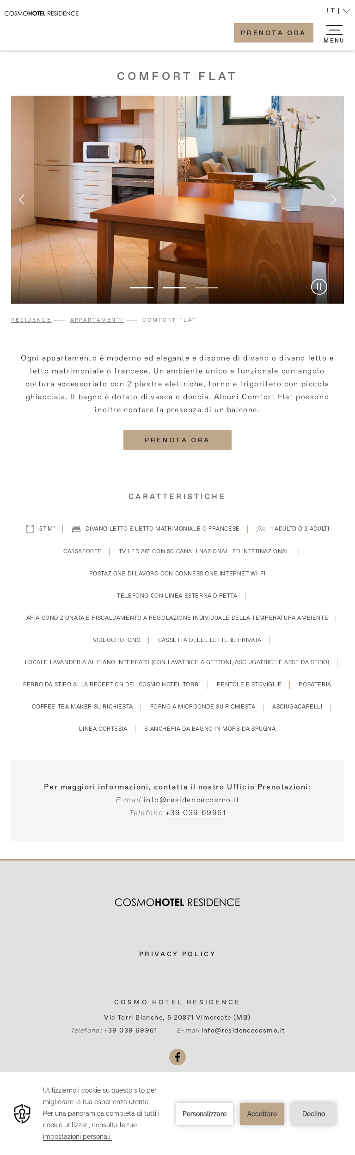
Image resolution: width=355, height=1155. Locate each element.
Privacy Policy (177, 954)
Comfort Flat (178, 76)
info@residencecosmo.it (192, 800)
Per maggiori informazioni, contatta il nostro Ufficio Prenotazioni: (177, 787)
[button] (338, 12)
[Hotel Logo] (177, 899)
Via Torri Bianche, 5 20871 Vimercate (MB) (177, 1017)
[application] (177, 1113)
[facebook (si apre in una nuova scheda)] (177, 1057)
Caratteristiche (177, 497)
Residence (31, 320)
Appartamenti (97, 320)
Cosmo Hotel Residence (177, 1002)
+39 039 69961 (195, 813)
